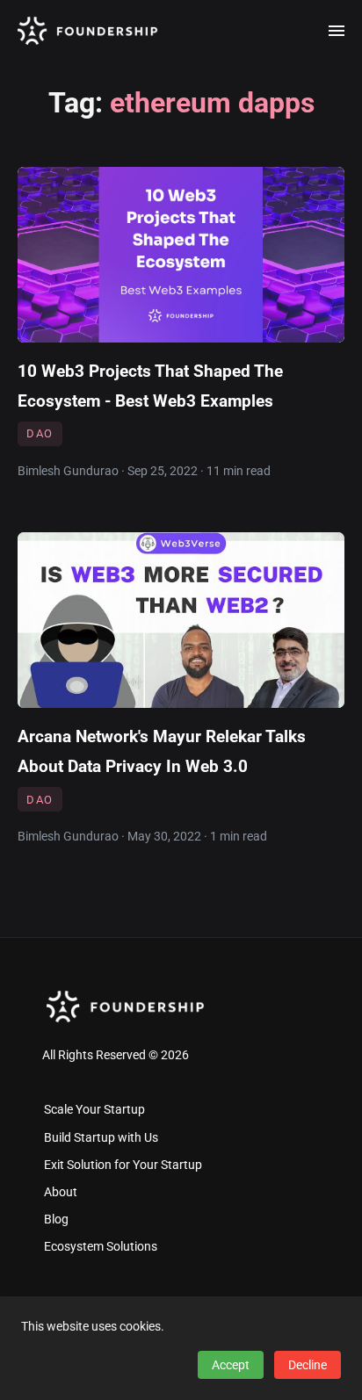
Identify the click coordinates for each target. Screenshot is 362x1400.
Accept (231, 1365)
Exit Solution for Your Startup (123, 1165)
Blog (56, 1219)
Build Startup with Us (101, 1137)
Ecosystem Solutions (100, 1246)
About (60, 1192)
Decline (307, 1365)
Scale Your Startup (94, 1109)
